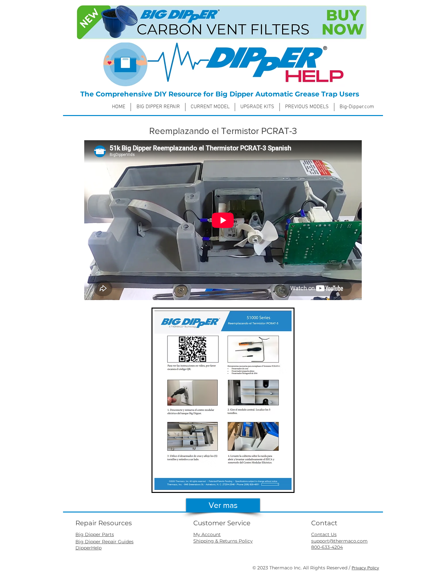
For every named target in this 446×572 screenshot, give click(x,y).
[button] (210, 107)
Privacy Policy (365, 567)
